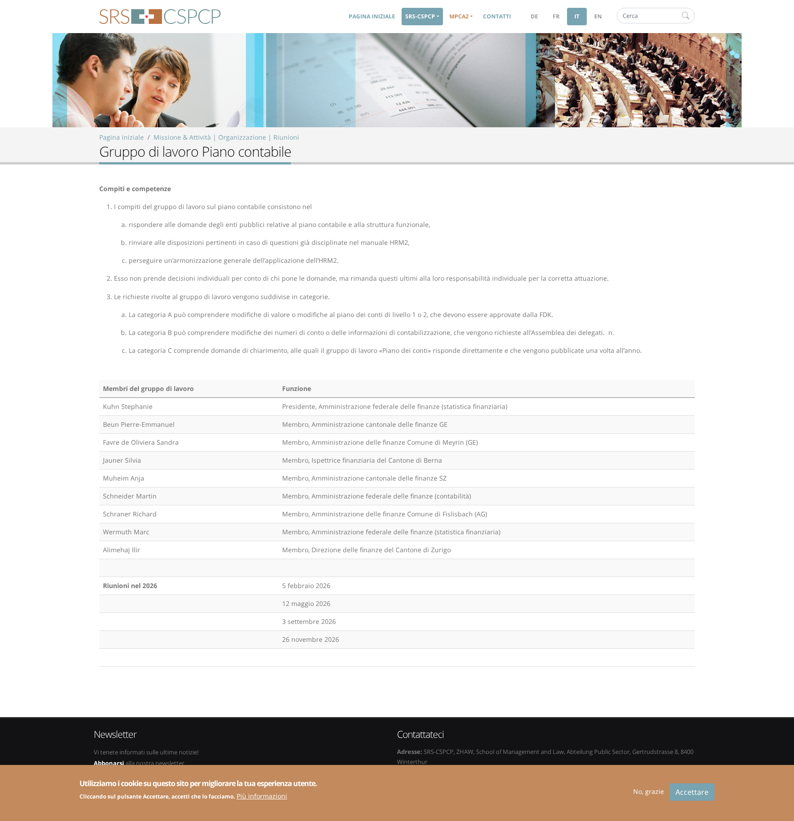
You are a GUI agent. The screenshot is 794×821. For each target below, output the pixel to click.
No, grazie (648, 791)
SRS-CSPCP (160, 16)
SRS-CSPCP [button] (420, 16)
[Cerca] (685, 15)
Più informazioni (262, 795)
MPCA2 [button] (459, 16)
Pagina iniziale (372, 16)
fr (556, 16)
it (576, 16)
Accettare (692, 792)
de (534, 16)
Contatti (497, 16)
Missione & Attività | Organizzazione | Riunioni (226, 137)
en (598, 16)
